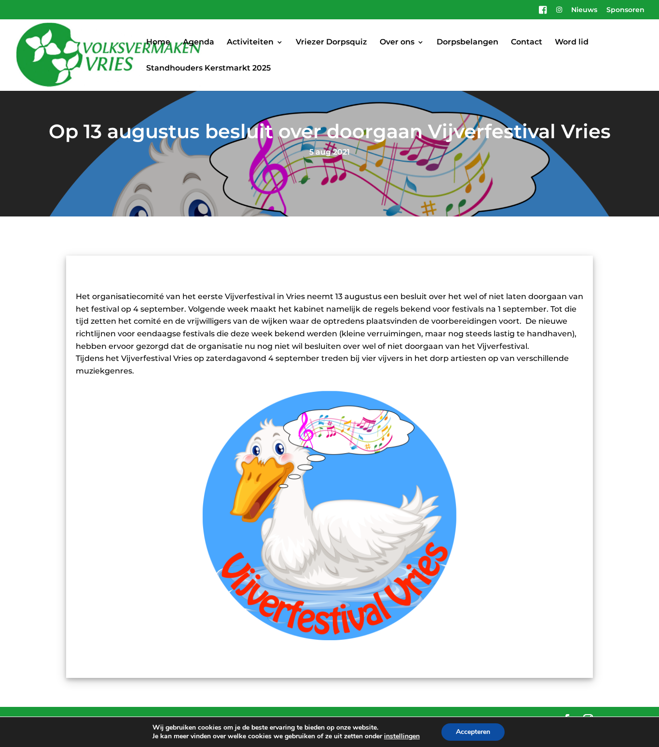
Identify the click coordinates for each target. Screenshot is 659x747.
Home (158, 42)
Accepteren (473, 731)
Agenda (198, 42)
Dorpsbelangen (467, 42)
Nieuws (584, 10)
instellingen (402, 736)
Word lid (572, 42)
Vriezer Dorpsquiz (331, 42)
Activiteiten (250, 42)
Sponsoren (625, 10)
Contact (526, 42)
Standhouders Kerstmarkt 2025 (208, 68)
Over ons (397, 42)
